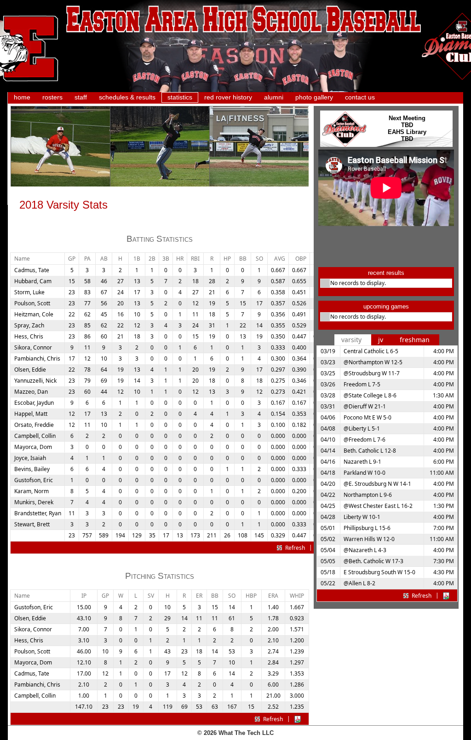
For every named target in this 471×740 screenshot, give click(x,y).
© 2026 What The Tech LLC (235, 732)
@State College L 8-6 (370, 395)
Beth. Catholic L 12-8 (370, 450)
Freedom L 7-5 (362, 384)
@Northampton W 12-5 (373, 362)
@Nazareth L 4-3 (365, 550)
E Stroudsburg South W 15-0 (379, 572)
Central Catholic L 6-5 (371, 351)
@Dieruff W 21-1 (365, 406)
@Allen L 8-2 (359, 583)
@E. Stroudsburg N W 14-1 (377, 484)
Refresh (295, 548)
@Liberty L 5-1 (362, 428)
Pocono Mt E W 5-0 (367, 417)
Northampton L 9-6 (368, 495)
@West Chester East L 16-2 (378, 506)
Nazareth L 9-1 (362, 462)
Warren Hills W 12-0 (369, 539)
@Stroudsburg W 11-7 (372, 373)
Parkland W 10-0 (364, 473)
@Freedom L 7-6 (364, 439)
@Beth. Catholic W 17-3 (373, 561)
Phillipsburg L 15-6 (367, 528)
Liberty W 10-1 (362, 517)
